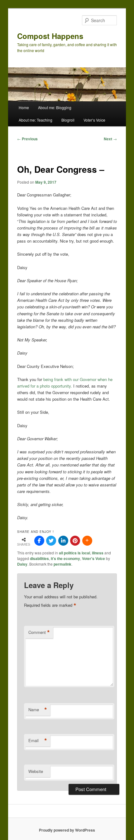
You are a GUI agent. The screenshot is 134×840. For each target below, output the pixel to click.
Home (24, 107)
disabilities (39, 558)
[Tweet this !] (51, 541)
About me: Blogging (54, 107)
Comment (39, 632)
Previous (27, 139)
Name (37, 710)
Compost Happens (50, 36)
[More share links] (87, 541)
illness (97, 553)
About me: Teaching (35, 120)
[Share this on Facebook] (39, 541)
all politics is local (74, 553)
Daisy (22, 564)
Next (110, 139)
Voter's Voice (93, 558)
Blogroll (67, 120)
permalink (62, 564)
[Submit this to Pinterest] (75, 541)
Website (35, 771)
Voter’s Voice (94, 120)
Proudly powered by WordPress (67, 830)
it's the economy (65, 558)
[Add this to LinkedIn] (63, 541)
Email (37, 741)
